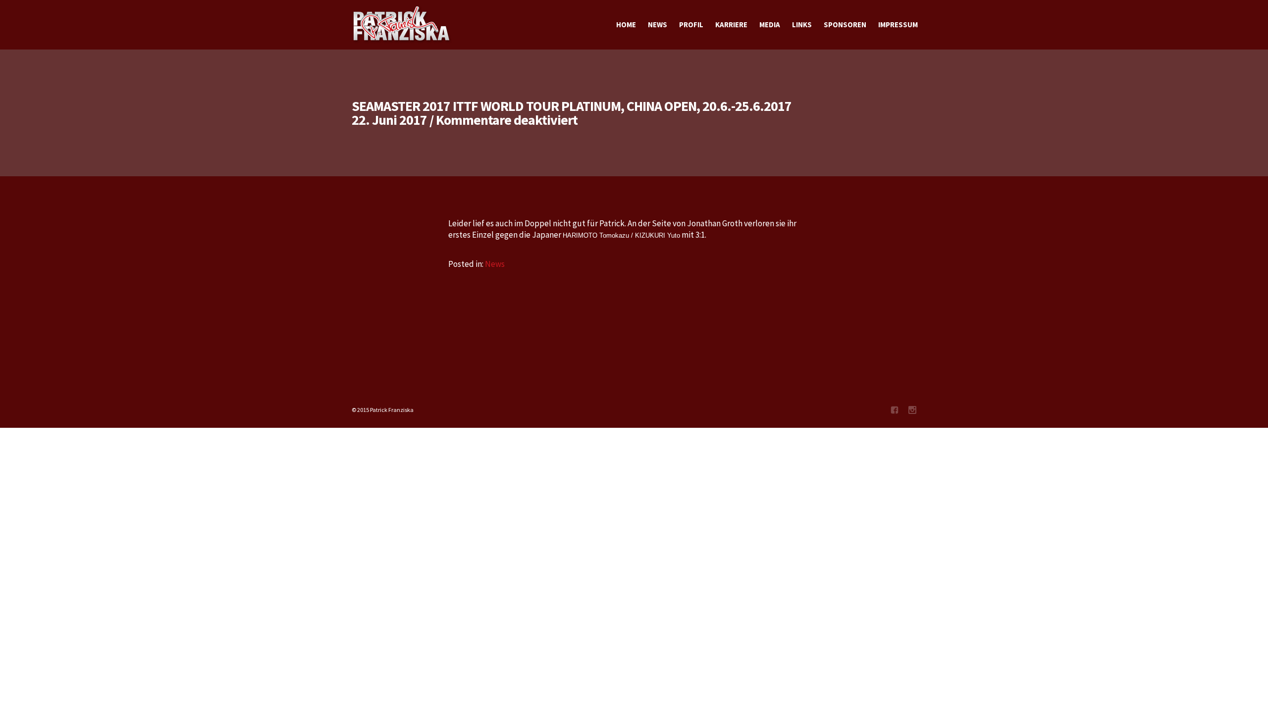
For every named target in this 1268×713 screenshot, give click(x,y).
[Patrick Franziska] (402, 25)
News (495, 263)
